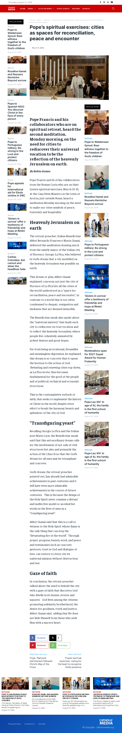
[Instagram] (104, 2)
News (39, 20)
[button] (113, 8)
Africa (10, 180)
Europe (11, 100)
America (11, 253)
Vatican (11, 26)
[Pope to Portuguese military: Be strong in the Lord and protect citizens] (17, 171)
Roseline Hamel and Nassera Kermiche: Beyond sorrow (17, 76)
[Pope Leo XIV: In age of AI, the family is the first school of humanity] (97, 382)
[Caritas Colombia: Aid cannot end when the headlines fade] (17, 281)
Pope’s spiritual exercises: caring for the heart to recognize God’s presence (69, 662)
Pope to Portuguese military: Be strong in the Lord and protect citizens (15, 151)
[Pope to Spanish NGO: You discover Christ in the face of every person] (17, 130)
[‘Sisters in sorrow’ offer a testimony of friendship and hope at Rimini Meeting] (17, 245)
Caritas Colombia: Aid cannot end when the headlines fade (16, 263)
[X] (108, 2)
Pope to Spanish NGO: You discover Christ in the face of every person (16, 111)
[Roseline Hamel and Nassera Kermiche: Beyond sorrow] (17, 92)
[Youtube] (112, 2)
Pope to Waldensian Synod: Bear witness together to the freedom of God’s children (17, 39)
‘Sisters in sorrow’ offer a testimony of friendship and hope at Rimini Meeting (16, 226)
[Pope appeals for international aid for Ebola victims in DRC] (17, 207)
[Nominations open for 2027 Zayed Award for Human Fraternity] (97, 331)
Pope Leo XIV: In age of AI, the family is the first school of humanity (97, 459)
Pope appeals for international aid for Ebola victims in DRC (16, 189)
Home (32, 20)
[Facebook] (100, 2)
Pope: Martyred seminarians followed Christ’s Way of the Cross (41, 662)
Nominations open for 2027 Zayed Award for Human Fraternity (96, 356)
